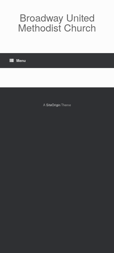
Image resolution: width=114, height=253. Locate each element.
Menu (21, 60)
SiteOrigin (53, 105)
